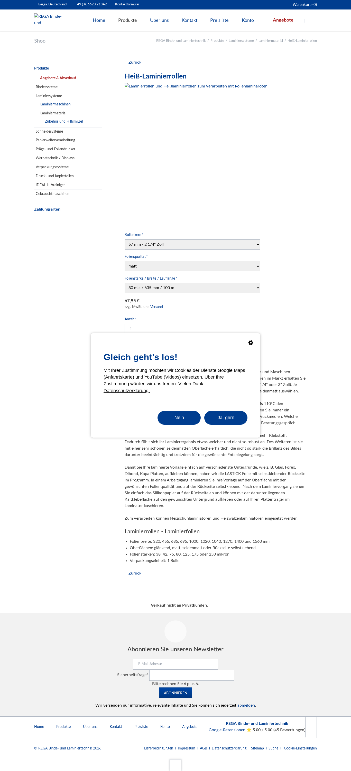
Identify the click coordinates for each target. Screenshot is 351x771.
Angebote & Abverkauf (58, 78)
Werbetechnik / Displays (55, 158)
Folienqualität (136, 257)
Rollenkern (134, 235)
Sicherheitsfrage (132, 675)
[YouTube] (311, 727)
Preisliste (141, 727)
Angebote (189, 727)
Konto (165, 727)
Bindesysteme (47, 87)
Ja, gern (226, 417)
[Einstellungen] (250, 343)
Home (39, 727)
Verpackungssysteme (52, 167)
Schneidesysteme (49, 131)
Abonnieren (175, 693)
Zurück (134, 62)
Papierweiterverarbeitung (55, 140)
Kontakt (116, 727)
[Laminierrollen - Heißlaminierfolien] (196, 154)
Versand (156, 307)
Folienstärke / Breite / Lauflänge (151, 278)
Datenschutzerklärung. (127, 390)
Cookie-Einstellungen (300, 748)
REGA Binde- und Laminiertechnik (181, 41)
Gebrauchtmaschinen (52, 194)
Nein (179, 417)
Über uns (90, 727)
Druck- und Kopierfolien (55, 176)
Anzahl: (130, 319)
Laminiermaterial (270, 41)
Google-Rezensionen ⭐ (231, 730)
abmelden (246, 705)
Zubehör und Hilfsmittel (64, 121)
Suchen (311, 20)
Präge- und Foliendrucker (55, 149)
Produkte (217, 41)
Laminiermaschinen (55, 104)
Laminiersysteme (241, 41)
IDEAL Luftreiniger (50, 185)
